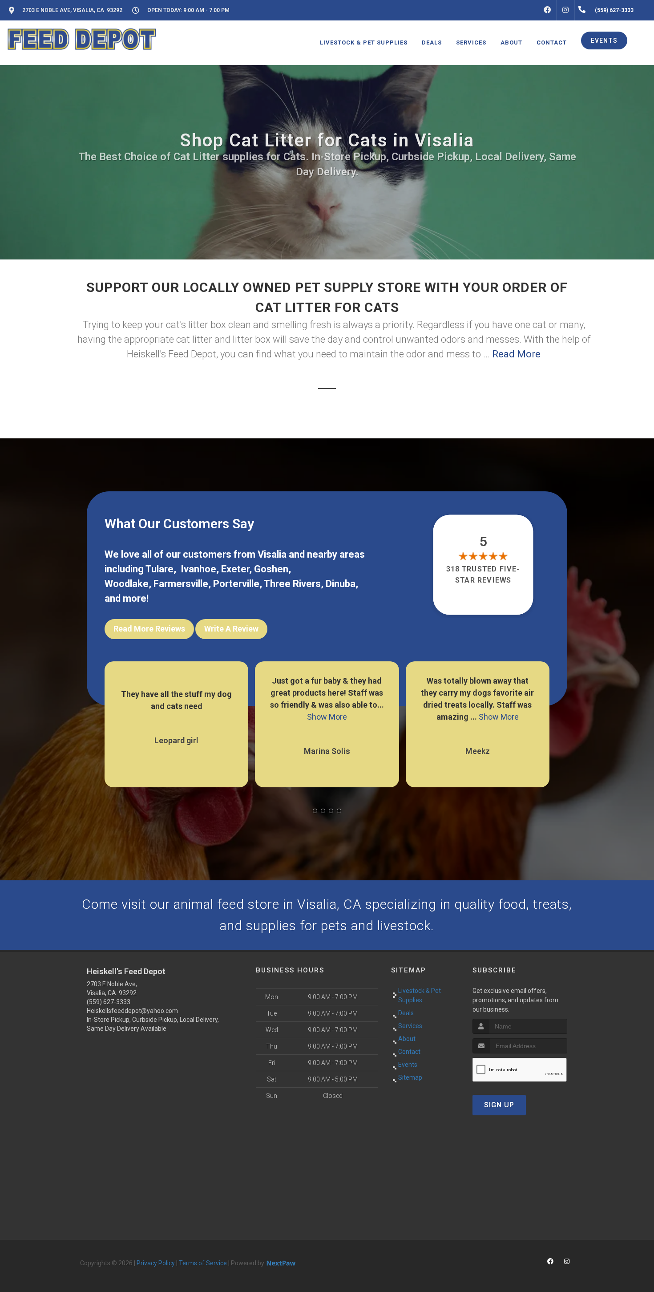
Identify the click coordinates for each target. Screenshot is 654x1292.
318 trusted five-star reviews (483, 574)
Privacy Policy (156, 1263)
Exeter (235, 569)
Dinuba (340, 583)
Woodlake (127, 583)
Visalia (272, 554)
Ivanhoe (198, 569)
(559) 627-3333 (108, 1001)
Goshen (271, 569)
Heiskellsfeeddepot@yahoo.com (132, 1010)
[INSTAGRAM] (565, 10)
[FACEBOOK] (547, 10)
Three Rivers (292, 583)
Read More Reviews (149, 628)
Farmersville (180, 583)
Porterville (236, 583)
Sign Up (499, 1105)
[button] (315, 811)
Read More (516, 354)
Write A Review (231, 628)
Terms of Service (203, 1263)
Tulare (159, 569)
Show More (177, 716)
